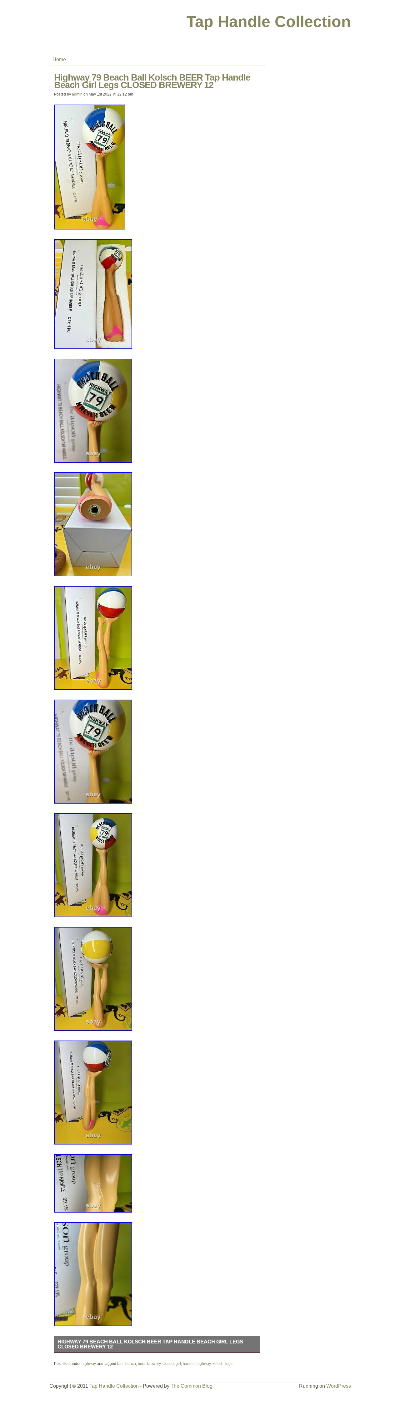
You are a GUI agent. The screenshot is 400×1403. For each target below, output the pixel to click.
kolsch (217, 1363)
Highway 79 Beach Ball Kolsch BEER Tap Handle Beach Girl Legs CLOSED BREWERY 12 (150, 1344)
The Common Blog (191, 1386)
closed (168, 1363)
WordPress (338, 1386)
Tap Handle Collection (269, 21)
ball (120, 1363)
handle (189, 1363)
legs (228, 1363)
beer (141, 1363)
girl (178, 1363)
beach (130, 1363)
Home (59, 59)
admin (77, 94)
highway (89, 1363)
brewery (154, 1363)
